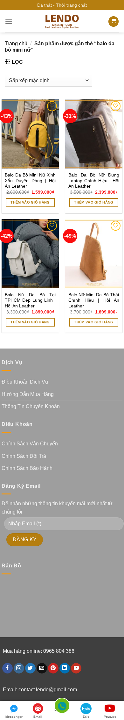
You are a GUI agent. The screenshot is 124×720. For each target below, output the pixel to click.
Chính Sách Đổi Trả (24, 456)
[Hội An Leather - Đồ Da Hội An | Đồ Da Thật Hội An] (62, 21)
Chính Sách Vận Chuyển (30, 443)
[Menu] (8, 21)
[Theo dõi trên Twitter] (30, 668)
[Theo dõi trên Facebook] (7, 668)
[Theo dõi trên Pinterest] (53, 668)
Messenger (14, 716)
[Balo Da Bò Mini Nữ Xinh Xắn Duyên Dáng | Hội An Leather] (30, 133)
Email (37, 716)
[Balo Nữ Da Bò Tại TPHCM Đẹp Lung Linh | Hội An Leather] (30, 253)
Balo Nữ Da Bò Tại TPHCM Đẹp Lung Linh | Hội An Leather (30, 300)
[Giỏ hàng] (113, 21)
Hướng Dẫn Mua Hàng (28, 394)
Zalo (86, 716)
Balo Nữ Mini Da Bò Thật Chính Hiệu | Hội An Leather (93, 300)
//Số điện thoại (62, 708)
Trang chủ (16, 43)
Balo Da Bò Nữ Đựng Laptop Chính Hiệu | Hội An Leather (93, 181)
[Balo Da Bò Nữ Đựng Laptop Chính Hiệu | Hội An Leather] (93, 133)
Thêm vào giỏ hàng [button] (30, 202)
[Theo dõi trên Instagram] (19, 668)
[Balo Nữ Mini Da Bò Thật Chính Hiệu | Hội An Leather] (93, 253)
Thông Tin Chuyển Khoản (31, 406)
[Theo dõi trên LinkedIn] (64, 668)
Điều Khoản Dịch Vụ (25, 382)
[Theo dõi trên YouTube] (76, 668)
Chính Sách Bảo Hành (27, 468)
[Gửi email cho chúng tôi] (42, 668)
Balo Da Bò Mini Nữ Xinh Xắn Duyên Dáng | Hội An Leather (30, 181)
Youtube (110, 716)
